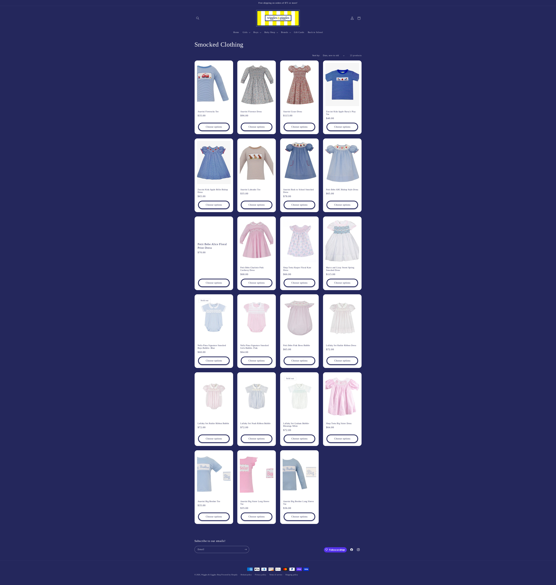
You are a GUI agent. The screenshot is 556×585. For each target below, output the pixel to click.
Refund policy (246, 575)
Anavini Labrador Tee (250, 189)
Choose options (214, 127)
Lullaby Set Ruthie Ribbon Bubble (213, 423)
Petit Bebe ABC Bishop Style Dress (342, 189)
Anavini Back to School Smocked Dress (298, 190)
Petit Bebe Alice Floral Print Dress (212, 246)
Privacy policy (260, 575)
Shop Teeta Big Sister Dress (339, 423)
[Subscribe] (245, 549)
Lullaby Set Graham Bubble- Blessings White (296, 424)
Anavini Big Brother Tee (209, 501)
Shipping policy (291, 575)
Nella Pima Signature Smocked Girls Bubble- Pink (254, 346)
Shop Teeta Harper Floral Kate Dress (297, 268)
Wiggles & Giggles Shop (211, 575)
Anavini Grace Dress (292, 111)
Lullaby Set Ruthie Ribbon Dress (341, 345)
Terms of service (275, 575)
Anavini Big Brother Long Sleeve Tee (298, 502)
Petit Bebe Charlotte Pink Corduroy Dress (252, 268)
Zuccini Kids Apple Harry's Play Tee (341, 112)
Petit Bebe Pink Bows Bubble (296, 345)
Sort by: (316, 55)
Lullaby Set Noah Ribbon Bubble (255, 423)
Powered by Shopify (229, 575)
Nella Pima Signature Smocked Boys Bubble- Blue (212, 346)
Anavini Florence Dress (251, 111)
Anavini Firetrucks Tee (208, 111)
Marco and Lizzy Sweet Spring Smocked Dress (340, 268)
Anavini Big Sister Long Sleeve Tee (254, 502)
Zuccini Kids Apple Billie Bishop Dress (213, 190)
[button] (197, 18)
